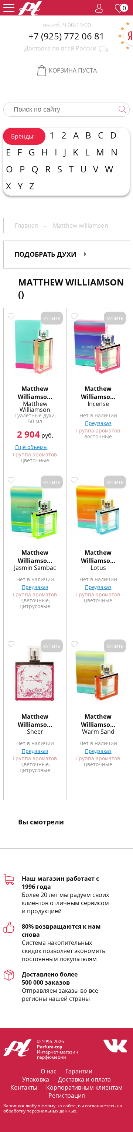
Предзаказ (98, 423)
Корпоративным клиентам (84, 1087)
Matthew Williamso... (35, 393)
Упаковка (35, 1079)
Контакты (23, 1087)
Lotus (98, 568)
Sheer (35, 732)
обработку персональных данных (39, 1111)
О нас (49, 1071)
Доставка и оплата (84, 1079)
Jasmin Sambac (35, 568)
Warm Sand (98, 732)
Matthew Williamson (35, 407)
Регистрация (66, 1095)
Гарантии (78, 1071)
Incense (98, 404)
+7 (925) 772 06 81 (66, 36)
